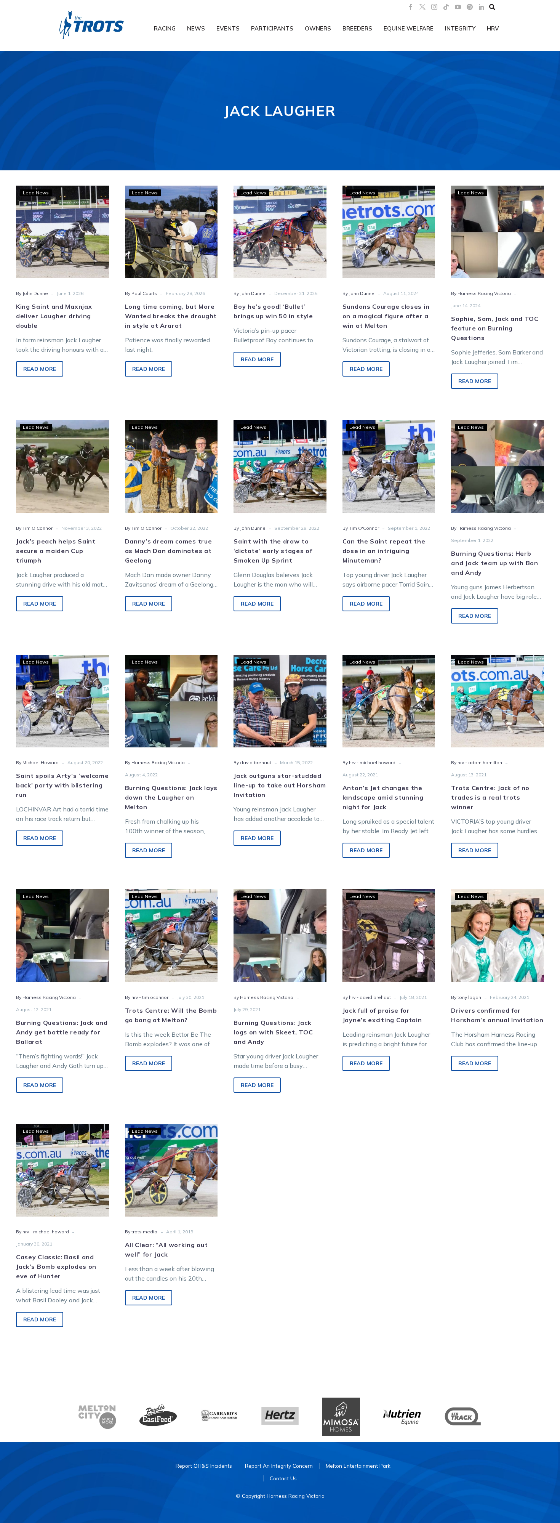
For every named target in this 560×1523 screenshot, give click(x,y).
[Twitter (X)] (422, 7)
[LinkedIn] (481, 7)
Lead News (36, 193)
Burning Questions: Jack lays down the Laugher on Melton (171, 797)
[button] (492, 7)
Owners (318, 28)
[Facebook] (411, 7)
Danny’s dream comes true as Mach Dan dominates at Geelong (168, 550)
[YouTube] (458, 7)
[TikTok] (446, 7)
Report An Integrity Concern (279, 1465)
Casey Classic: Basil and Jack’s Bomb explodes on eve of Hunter (56, 1266)
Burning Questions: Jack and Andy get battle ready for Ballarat (62, 1032)
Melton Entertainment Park (358, 1465)
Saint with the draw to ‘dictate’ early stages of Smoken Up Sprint (273, 550)
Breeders (357, 28)
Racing (165, 28)
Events (228, 28)
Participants (272, 28)
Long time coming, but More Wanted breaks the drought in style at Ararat (171, 316)
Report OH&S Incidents (204, 1465)
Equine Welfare (409, 28)
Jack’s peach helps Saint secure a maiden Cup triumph (56, 550)
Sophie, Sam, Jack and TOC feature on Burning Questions (495, 328)
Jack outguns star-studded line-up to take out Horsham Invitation (280, 785)
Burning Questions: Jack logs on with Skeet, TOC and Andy (273, 1032)
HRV (493, 28)
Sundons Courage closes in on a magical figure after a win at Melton (386, 316)
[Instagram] (434, 7)
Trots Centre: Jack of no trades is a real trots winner (490, 797)
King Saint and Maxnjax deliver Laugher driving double (54, 316)
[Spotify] (470, 7)
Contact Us (283, 1478)
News (196, 28)
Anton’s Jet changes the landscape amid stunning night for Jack (383, 797)
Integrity (460, 28)
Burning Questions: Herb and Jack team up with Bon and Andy (494, 563)
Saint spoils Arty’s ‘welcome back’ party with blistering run (62, 785)
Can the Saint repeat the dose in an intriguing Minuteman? (384, 550)
